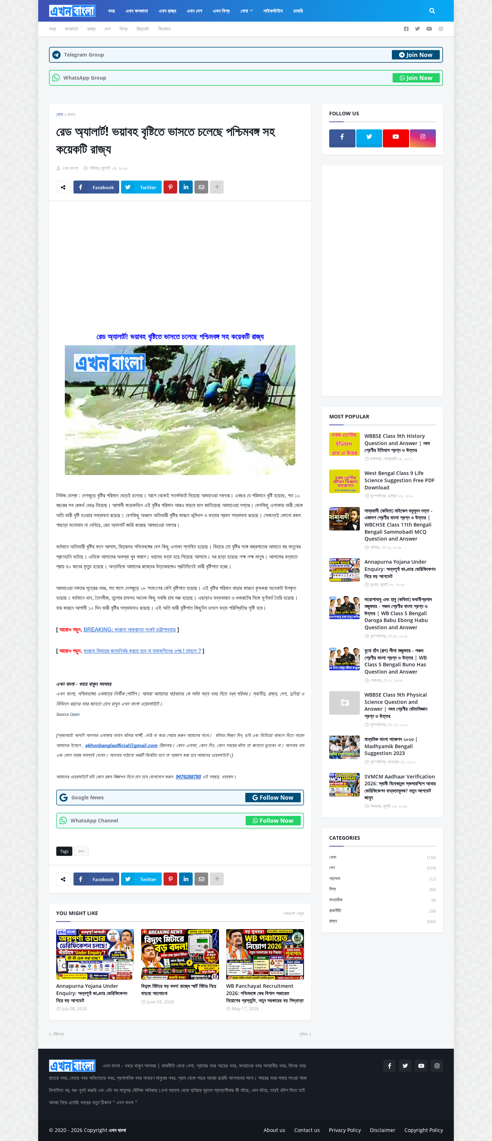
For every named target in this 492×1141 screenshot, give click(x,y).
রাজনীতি (382, 910)
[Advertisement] (180, 260)
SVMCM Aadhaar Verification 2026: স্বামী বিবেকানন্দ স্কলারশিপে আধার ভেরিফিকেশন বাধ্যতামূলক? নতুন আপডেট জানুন (400, 787)
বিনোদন (164, 28)
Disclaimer (382, 1130)
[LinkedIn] (186, 187)
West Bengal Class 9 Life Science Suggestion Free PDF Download (399, 480)
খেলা (382, 857)
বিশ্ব (124, 28)
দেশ (107, 28)
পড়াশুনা (382, 878)
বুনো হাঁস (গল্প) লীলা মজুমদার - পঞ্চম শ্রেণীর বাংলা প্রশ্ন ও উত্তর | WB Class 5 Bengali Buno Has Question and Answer (395, 661)
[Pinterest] (170, 187)
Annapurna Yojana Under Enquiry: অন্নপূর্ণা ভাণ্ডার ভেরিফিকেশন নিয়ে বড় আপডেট (91, 992)
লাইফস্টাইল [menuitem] (273, 10)
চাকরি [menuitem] (298, 10)
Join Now (420, 55)
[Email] (201, 187)
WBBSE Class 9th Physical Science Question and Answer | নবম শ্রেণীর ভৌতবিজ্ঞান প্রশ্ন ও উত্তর (395, 705)
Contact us (307, 1130)
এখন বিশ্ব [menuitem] (221, 10)
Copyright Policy (423, 1130)
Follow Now (277, 798)
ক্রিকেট (143, 28)
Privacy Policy (345, 1130)
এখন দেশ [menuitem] (194, 10)
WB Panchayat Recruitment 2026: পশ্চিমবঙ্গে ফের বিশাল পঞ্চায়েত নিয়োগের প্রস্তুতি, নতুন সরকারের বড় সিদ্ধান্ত (265, 992)
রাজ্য (91, 28)
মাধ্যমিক (382, 899)
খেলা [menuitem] (244, 10)
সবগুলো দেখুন (293, 913)
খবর (52, 28)
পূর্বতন (303, 1034)
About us (274, 1130)
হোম (59, 114)
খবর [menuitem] (111, 10)
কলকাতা (71, 28)
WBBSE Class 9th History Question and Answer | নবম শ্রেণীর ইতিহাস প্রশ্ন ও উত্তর (397, 442)
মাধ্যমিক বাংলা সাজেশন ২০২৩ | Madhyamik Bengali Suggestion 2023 (391, 746)
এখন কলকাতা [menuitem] (137, 10)
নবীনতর (58, 1034)
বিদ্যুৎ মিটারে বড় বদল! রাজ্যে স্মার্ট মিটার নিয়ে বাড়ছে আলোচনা (178, 989)
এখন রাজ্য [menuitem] (167, 10)
